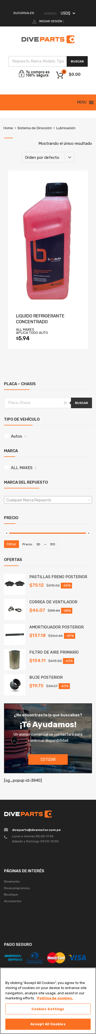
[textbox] (48, 500)
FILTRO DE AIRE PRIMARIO (54, 652)
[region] (48, 1001)
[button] (82, 102)
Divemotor (12, 881)
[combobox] (48, 499)
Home (8, 128)
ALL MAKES (22, 467)
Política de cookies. (55, 998)
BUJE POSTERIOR (46, 677)
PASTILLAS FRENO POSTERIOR (58, 576)
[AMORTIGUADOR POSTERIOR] (14, 643)
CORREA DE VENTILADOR (53, 602)
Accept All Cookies (47, 1024)
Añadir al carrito (48, 340)
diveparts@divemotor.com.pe (36, 830)
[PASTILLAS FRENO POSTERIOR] (14, 593)
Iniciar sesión (50, 21)
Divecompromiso (17, 888)
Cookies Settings (47, 1009)
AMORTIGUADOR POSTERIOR (56, 627)
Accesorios (12, 901)
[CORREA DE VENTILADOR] (14, 618)
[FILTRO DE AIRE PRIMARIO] (14, 669)
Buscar (77, 61)
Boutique (11, 894)
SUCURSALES (23, 13)
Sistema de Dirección (34, 128)
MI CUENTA (48, 5)
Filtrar (11, 544)
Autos (16, 436)
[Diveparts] (48, 44)
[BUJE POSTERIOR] (14, 694)
